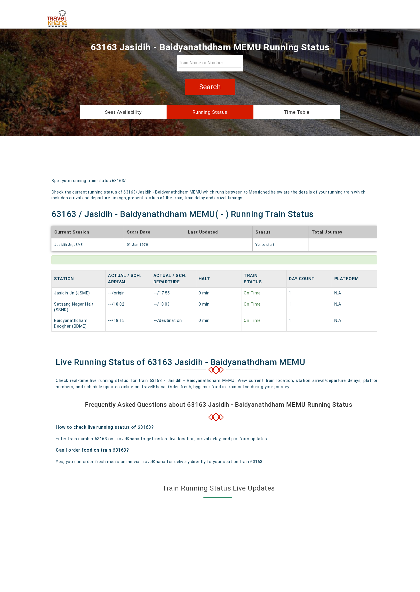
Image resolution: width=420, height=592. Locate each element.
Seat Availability (123, 112)
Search (210, 87)
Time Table (296, 112)
